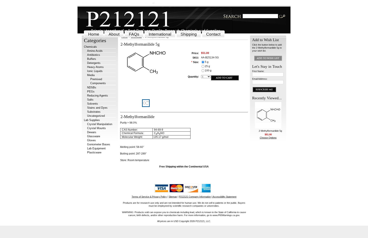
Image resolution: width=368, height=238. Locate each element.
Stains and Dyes (97, 107)
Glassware (93, 136)
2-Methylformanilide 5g (270, 131)
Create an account (164, 3)
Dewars (91, 132)
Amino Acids (95, 50)
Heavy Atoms (95, 67)
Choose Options (268, 137)
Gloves (91, 140)
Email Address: (259, 79)
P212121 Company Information (195, 196)
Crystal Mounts (96, 128)
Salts (90, 99)
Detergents (94, 63)
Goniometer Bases (98, 144)
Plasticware (94, 152)
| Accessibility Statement (223, 196)
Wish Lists (121, 3)
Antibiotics (93, 54)
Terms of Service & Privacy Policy (149, 196)
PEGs (91, 91)
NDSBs (91, 87)
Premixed (96, 79)
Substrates (94, 111)
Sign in (148, 3)
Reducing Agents (97, 95)
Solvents (92, 103)
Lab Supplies (92, 120)
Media (91, 75)
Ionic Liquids (95, 71)
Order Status (105, 3)
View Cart (136, 3)
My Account (88, 3)
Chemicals (90, 46)
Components (98, 83)
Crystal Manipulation (99, 124)
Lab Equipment (96, 148)
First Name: (258, 71)
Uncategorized (96, 115)
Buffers (91, 59)
